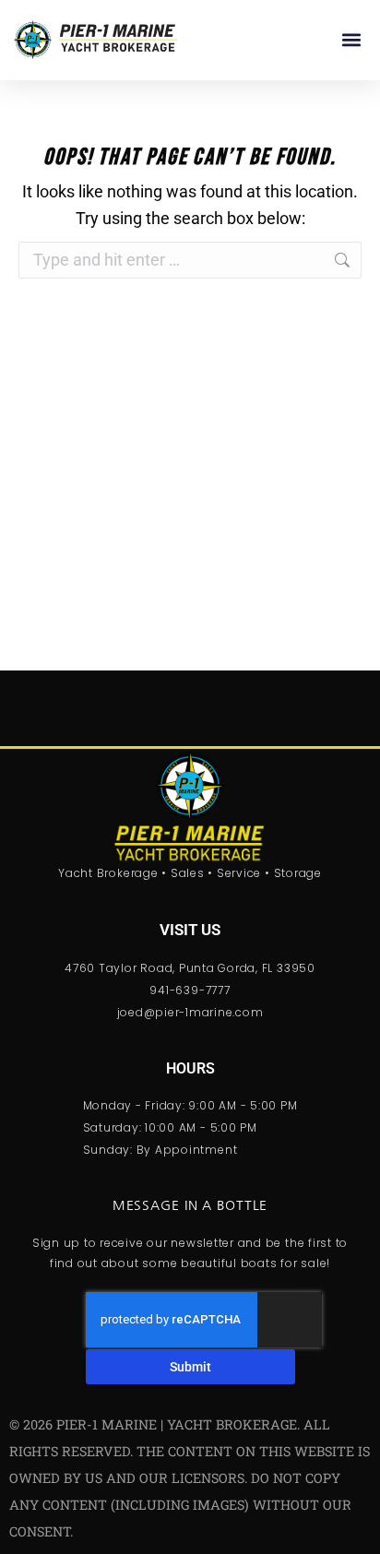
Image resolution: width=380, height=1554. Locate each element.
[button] (351, 40)
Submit (190, 1366)
